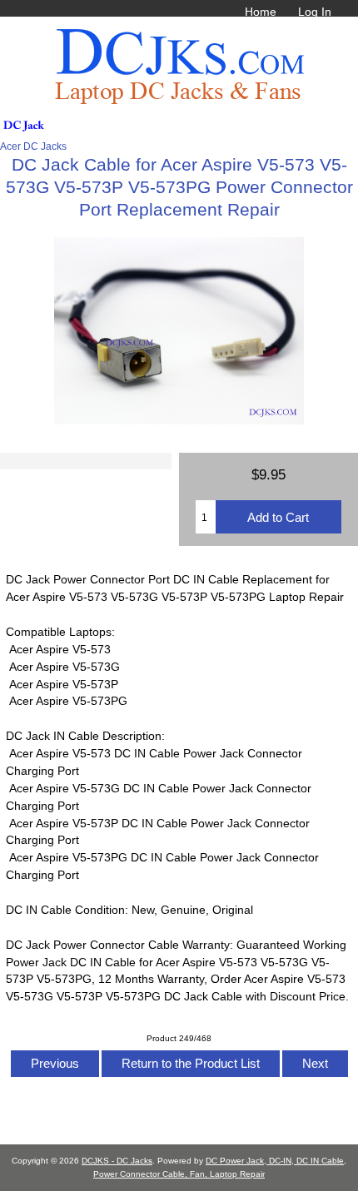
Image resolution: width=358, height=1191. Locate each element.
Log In (314, 11)
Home (260, 11)
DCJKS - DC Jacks (117, 1160)
